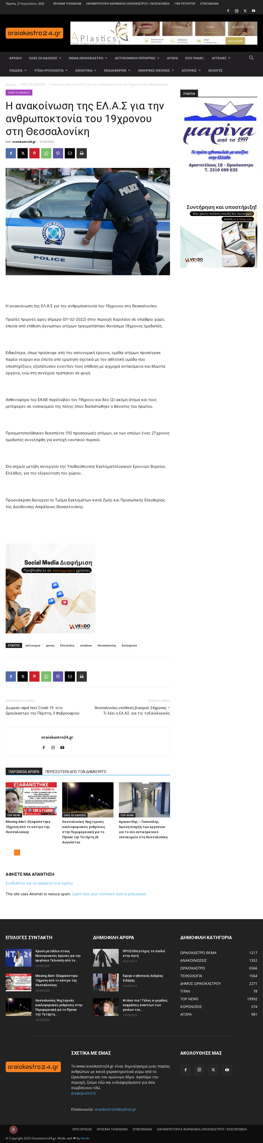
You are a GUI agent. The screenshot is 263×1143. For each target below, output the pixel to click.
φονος (50, 645)
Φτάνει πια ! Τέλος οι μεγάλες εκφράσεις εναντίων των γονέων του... (145, 1005)
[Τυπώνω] (82, 153)
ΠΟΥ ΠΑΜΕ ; (195, 58)
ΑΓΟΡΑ (172, 58)
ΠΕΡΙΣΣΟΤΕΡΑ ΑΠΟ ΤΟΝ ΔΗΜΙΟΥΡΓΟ (75, 772)
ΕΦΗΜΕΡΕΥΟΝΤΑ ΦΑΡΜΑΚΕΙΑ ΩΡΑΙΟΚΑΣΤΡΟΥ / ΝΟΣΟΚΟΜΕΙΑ (128, 3)
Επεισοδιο (67, 645)
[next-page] (17, 852)
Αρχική (11, 84)
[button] (251, 58)
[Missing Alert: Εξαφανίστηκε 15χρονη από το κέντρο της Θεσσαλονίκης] (31, 799)
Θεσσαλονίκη (107, 645)
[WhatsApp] (46, 153)
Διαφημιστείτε (83, 1093)
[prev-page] (9, 852)
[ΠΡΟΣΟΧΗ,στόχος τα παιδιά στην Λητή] (106, 958)
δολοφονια (129, 645)
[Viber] (58, 153)
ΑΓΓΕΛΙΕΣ (219, 58)
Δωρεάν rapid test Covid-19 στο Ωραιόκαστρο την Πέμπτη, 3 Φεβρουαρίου (42, 711)
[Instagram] (236, 10)
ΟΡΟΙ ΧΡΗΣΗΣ (82, 1129)
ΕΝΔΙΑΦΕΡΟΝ (115, 70)
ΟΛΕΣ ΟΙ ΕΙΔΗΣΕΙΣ (43, 58)
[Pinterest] (34, 153)
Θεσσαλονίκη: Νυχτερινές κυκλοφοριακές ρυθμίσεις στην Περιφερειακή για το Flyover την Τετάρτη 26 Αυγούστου (83, 832)
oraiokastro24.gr (24, 142)
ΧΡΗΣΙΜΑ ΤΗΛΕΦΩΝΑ (67, 3)
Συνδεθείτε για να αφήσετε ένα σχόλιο (39, 883)
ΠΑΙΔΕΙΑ (16, 70)
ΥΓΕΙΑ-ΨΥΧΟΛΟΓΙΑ (49, 70)
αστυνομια (32, 645)
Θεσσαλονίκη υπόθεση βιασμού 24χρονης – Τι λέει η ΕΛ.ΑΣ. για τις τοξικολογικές (132, 711)
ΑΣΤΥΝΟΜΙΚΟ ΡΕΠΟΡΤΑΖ (135, 58)
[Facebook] (228, 10)
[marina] (218, 139)
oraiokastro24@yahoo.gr (115, 1109)
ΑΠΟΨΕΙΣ (189, 70)
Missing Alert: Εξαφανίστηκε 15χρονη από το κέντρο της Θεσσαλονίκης (28, 827)
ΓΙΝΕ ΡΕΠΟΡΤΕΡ (184, 3)
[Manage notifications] (13, 1130)
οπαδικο (86, 645)
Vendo (85, 1138)
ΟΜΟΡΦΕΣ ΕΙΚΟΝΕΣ (154, 70)
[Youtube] (253, 10)
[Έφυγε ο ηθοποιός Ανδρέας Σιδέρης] (106, 982)
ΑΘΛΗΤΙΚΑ (83, 70)
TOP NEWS (14, 815)
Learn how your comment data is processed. (109, 894)
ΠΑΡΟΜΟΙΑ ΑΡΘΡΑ (24, 772)
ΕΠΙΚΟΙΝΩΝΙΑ (209, 3)
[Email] (70, 153)
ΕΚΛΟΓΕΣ (215, 70)
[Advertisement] (88, 289)
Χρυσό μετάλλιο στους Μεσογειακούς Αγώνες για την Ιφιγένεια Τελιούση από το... (58, 955)
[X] (245, 10)
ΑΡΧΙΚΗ (15, 58)
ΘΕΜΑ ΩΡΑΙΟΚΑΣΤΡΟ (86, 58)
